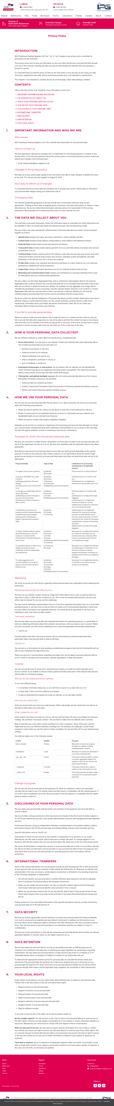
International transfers (29, 112)
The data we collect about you (31, 98)
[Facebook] (95, 1086)
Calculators (67, 16)
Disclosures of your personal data (34, 109)
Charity (79, 16)
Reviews (41, 1073)
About (98, 16)
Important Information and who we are (35, 94)
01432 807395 (60, 7)
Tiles (26, 16)
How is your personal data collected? (35, 102)
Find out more (58, 1103)
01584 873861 (27, 7)
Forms (56, 16)
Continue (107, 1101)
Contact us (90, 1063)
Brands (4, 16)
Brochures (45, 16)
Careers (88, 16)
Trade (34, 16)
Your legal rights (25, 123)
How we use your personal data (32, 105)
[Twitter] (99, 1086)
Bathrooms (16, 16)
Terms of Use (15, 1086)
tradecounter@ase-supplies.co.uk (100, 1068)
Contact (108, 16)
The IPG (47, 1098)
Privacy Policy (6, 1086)
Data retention (24, 119)
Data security (23, 116)
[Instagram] (103, 1086)
